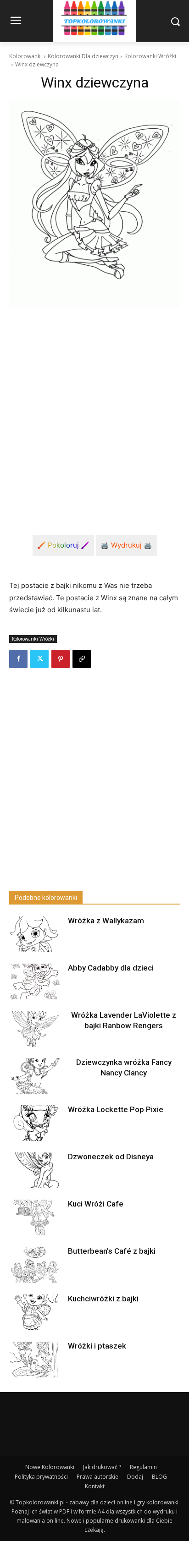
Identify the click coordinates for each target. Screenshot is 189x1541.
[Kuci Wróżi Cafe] (35, 1217)
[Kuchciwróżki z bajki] (35, 1312)
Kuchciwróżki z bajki (103, 1298)
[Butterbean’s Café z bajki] (35, 1265)
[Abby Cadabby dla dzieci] (35, 981)
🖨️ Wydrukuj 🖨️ (126, 545)
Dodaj (135, 1477)
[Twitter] (39, 659)
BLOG (159, 1477)
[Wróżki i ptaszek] (35, 1359)
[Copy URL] (81, 659)
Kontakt (95, 1486)
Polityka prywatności (41, 1477)
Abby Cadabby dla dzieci (111, 967)
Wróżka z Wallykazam (106, 920)
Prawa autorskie (97, 1477)
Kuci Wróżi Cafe (95, 1203)
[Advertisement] (94, 413)
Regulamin (143, 1467)
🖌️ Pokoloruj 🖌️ (63, 545)
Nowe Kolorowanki (49, 1467)
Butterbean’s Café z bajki (112, 1251)
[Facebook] (18, 659)
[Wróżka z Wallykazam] (35, 934)
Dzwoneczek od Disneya (111, 1156)
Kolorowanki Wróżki (150, 56)
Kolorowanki (25, 56)
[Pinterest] (60, 659)
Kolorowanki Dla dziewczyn (83, 56)
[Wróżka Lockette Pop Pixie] (35, 1123)
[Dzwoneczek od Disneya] (35, 1170)
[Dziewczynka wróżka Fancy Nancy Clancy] (35, 1076)
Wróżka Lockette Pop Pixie (115, 1109)
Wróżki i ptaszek (97, 1345)
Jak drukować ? (102, 1467)
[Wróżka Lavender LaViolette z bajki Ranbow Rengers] (35, 1029)
